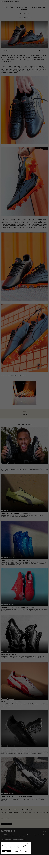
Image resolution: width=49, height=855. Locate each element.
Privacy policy (27, 843)
